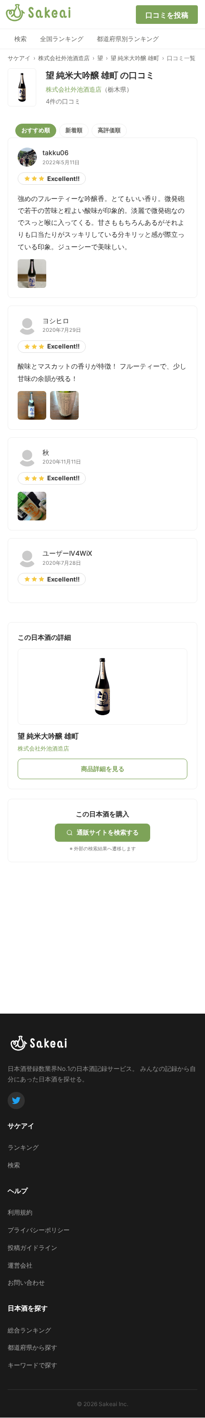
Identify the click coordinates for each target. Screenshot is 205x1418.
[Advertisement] (79, 922)
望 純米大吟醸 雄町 (135, 58)
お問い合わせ (26, 1282)
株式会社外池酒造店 (64, 58)
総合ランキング (29, 1330)
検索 (20, 38)
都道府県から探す (32, 1347)
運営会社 (20, 1265)
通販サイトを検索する (108, 832)
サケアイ (19, 58)
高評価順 (109, 130)
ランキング (23, 1147)
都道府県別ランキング (128, 38)
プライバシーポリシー (39, 1230)
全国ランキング (61, 38)
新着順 (73, 130)
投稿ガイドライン (32, 1247)
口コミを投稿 (166, 15)
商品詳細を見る (102, 768)
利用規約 (20, 1212)
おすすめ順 (35, 130)
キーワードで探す (32, 1365)
